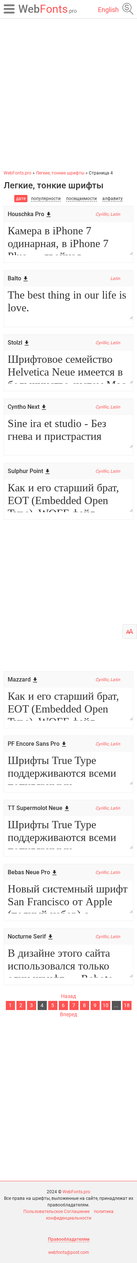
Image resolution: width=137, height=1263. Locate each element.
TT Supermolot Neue (35, 808)
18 (127, 1005)
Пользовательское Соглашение (56, 1211)
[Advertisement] (68, 94)
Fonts (47, 9)
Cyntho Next (23, 406)
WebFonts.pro (76, 1191)
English (108, 10)
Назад (68, 996)
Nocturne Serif (27, 936)
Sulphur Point (25, 471)
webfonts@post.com (68, 1252)
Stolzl (15, 342)
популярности (46, 198)
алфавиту (112, 198)
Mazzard (19, 679)
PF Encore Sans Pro (34, 743)
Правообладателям (69, 1239)
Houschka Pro (26, 214)
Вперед (68, 1014)
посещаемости (81, 198)
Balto (14, 278)
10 (106, 1005)
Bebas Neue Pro (29, 872)
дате (21, 198)
